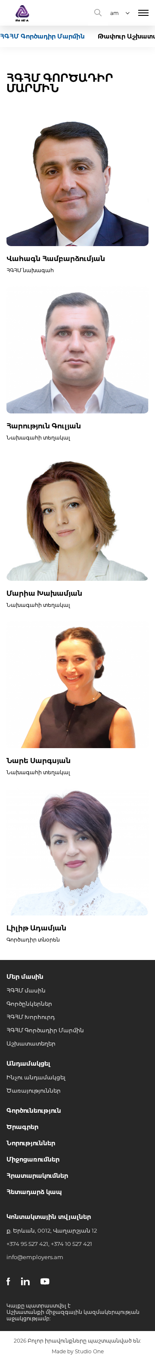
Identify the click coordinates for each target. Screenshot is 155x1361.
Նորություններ (30, 1143)
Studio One (89, 1351)
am (114, 13)
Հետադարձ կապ (34, 1192)
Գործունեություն (33, 1110)
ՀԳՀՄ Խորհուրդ (30, 1016)
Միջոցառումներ (32, 1159)
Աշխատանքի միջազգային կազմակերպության (73, 1312)
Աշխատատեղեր (31, 1043)
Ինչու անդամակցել (35, 1077)
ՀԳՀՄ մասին (26, 990)
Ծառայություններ (33, 1090)
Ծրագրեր (22, 1127)
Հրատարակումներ (37, 1176)
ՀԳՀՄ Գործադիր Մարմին (45, 1030)
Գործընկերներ (29, 1003)
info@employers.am (34, 1257)
